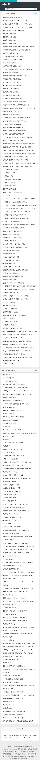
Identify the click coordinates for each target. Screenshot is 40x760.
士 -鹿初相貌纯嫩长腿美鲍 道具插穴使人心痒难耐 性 (18, 646)
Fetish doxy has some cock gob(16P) (14, 410)
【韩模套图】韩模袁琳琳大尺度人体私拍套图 (16, 218)
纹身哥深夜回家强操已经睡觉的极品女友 (15, 130)
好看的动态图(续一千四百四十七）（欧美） (16, 299)
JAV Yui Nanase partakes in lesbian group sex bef (18, 582)
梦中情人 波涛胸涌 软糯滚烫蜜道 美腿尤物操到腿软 (18, 69)
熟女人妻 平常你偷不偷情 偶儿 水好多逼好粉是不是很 (18, 150)
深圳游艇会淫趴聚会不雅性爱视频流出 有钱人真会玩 (18, 46)
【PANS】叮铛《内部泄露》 (11, 169)
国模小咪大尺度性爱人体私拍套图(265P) (15, 611)
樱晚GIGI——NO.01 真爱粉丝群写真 (14, 698)
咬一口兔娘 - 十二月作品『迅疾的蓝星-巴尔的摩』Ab (18, 601)
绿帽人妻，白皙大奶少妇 (10, 53)
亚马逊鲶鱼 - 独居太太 (9, 325)
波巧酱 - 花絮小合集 (9, 413)
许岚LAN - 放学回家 (9, 302)
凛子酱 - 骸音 (7, 523)
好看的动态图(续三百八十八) (11, 533)
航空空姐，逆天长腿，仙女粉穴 (12, 82)
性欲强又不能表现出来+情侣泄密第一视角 (15, 504)
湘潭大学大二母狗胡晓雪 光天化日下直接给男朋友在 (18, 536)
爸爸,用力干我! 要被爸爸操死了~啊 (13, 276)
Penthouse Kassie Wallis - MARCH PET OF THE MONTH (20, 433)
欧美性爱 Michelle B (9, 407)
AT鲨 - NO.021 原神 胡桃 (10, 459)
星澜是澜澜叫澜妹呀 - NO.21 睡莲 (13, 442)
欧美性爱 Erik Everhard (10, 481)
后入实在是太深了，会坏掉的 (11, 266)
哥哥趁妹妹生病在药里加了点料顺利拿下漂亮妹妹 (17, 137)
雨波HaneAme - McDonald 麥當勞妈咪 (14, 315)
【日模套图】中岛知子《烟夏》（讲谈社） (15, 202)
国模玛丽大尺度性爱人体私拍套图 (13, 231)
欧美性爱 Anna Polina (9, 604)
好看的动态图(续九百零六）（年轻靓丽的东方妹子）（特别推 (21, 478)
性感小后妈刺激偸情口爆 (10, 273)
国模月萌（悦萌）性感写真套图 (12, 192)
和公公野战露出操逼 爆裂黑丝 (12, 79)
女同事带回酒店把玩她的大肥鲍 (12, 124)
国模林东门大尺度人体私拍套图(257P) (14, 666)
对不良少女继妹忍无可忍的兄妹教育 (13, 134)
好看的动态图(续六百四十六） (12, 659)
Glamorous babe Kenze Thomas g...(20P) (15, 591)
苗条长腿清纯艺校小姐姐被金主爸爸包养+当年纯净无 (18, 695)
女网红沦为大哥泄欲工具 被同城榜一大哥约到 (16, 247)
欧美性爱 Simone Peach (10, 514)
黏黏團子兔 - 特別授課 (9, 397)
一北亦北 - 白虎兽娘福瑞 (10, 321)
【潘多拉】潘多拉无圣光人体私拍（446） (15, 215)
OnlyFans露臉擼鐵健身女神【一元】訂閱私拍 (16, 351)
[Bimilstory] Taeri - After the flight (12, 556)
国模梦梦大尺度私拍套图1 (10, 420)
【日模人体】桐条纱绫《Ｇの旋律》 (13, 692)
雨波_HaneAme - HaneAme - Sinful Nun (15, 598)
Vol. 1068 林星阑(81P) (9, 501)
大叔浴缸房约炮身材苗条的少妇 (12, 98)
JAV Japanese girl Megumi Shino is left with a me (17, 391)
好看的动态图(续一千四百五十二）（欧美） (16, 160)
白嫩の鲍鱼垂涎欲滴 (9, 263)
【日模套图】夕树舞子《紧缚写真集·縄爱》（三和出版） (19, 205)
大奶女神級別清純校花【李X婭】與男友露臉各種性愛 (18, 546)
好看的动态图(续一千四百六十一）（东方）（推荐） (18, 27)
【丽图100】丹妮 (8, 176)
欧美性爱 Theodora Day (10, 630)
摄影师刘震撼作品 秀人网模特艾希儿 (14, 354)
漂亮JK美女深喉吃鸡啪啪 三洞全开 (13, 56)
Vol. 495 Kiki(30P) (8, 452)
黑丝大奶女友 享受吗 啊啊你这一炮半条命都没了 (17, 147)
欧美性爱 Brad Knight (9, 624)
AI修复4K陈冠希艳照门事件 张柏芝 (13, 475)
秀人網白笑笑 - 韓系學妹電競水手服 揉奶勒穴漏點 (17, 357)
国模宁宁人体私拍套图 (9, 40)
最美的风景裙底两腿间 (9, 498)
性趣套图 (6, 4)
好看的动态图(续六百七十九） (12, 485)
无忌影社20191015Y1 (9, 608)
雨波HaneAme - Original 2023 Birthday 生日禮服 (17, 334)
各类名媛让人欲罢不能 (9, 241)
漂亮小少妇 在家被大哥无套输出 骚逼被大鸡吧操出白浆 (19, 153)
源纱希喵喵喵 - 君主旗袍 (10, 312)
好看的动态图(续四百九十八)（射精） (14, 455)
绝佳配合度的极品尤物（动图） (12, 488)
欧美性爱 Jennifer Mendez (11, 682)
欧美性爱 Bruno (7, 708)
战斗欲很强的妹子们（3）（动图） (13, 656)
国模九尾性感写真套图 (9, 189)
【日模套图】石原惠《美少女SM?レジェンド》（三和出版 (20, 208)
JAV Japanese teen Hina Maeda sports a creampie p (18, 562)
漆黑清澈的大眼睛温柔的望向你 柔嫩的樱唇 (15, 270)
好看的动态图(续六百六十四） (12, 569)
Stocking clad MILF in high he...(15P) (14, 491)
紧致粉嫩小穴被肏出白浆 (10, 92)
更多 (36, 13)
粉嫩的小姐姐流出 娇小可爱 (11, 257)
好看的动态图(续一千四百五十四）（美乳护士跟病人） (19, 166)
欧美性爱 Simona (8, 446)
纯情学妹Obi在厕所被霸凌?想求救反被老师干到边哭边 (19, 108)
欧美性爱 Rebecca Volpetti (11, 472)
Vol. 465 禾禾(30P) (8, 378)
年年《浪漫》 (7, 195)
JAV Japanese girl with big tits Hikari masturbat (17, 468)
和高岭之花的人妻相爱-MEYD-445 (13, 449)
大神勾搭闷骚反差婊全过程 (11, 88)
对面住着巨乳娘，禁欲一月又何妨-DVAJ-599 (16, 510)
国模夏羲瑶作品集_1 (9, 701)
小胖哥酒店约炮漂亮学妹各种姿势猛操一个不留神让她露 (19, 286)
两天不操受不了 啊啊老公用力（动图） (14, 384)
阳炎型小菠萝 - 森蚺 (9, 305)
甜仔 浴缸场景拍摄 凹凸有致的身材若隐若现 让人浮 (18, 653)
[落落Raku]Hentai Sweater (11, 360)
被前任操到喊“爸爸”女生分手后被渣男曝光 (15, 101)
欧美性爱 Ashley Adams (10, 578)
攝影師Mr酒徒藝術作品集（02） (12, 565)
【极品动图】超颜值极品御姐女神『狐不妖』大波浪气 (19, 588)
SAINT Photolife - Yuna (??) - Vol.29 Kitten (15, 543)
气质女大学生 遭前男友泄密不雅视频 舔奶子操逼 (17, 462)
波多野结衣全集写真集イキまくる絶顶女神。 (17, 530)
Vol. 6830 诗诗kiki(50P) (10, 614)
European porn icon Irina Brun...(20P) (14, 718)
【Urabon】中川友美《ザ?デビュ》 (13, 179)
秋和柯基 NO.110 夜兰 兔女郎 (12, 527)
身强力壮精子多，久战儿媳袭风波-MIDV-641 (16, 387)
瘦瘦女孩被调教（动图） (10, 494)
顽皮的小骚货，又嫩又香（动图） (13, 237)
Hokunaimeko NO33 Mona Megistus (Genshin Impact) (19, 643)
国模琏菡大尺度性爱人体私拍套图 (13, 234)
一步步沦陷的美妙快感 (9, 279)
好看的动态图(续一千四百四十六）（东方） (16, 296)
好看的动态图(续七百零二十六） (12, 517)
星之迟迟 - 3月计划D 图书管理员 (12, 328)
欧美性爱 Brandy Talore (10, 595)
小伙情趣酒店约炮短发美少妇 (11, 95)
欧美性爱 (6, 439)
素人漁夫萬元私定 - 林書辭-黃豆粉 (13, 221)
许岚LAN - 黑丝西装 (9, 318)
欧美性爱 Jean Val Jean (10, 375)
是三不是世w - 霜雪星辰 (10, 381)
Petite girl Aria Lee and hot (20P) (13, 400)
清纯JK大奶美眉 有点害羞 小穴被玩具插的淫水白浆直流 (19, 143)
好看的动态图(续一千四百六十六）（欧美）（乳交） (18, 24)
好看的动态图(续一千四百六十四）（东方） (16, 156)
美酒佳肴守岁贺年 (8, 540)
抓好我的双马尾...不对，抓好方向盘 (13, 283)
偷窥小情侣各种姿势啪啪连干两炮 (13, 127)
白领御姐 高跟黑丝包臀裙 (10, 72)
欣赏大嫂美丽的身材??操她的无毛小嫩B (15, 121)
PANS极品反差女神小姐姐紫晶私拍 (13, 417)
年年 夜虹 (6, 672)
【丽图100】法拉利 (9, 182)
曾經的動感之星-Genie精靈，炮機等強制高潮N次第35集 (19, 224)
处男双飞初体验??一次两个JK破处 (13, 140)
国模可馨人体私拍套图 (9, 33)
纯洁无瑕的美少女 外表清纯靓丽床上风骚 (15, 76)
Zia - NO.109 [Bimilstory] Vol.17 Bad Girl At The (17, 394)
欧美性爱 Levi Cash (9, 436)
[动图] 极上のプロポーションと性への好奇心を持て (18, 575)
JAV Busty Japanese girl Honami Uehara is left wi (17, 549)
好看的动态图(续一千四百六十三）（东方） (16, 20)
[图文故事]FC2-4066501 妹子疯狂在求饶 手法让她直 (18, 627)
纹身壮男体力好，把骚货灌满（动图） (14, 244)
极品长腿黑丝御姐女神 (9, 63)
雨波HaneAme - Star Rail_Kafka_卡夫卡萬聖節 (17, 341)
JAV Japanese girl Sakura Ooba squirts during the (18, 633)
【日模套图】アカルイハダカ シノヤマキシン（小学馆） (19, 198)
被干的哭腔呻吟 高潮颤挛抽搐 (12, 85)
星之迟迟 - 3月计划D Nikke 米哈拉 (13, 338)
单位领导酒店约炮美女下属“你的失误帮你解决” (16, 118)
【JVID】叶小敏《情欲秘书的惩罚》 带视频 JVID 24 (18, 572)
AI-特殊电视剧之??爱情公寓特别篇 (13, 679)
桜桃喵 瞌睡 (6, 426)
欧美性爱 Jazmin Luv (9, 705)
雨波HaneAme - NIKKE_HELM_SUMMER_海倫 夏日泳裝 (20, 331)
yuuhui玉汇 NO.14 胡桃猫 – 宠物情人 (14, 617)
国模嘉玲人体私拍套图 (9, 37)
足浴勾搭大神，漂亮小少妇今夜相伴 (13, 507)
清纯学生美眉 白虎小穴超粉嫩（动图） (14, 714)
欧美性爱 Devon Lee (9, 688)
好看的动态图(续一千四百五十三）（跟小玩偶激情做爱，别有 (21, 163)
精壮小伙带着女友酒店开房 (11, 111)
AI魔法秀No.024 (8, 363)
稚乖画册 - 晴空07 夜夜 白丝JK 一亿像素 (15, 344)
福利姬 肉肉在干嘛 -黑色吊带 (11, 675)
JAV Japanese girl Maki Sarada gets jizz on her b (17, 650)
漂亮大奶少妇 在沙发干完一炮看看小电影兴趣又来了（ (19, 669)
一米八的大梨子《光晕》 (10, 186)
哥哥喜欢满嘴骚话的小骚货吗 (11, 260)
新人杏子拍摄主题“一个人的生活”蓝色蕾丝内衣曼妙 (18, 721)
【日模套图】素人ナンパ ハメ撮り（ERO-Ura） (17, 211)
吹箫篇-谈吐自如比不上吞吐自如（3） (14, 711)
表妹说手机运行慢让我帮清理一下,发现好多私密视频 (18, 289)
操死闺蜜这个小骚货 (9, 253)
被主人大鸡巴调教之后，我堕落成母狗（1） (16, 620)
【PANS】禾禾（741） (10, 173)
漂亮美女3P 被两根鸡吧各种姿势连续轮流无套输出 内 (18, 685)
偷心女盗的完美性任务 (9, 423)
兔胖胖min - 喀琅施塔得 (10, 309)
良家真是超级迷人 (8, 559)
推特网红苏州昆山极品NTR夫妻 (12, 66)
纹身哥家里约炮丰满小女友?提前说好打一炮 (16, 105)
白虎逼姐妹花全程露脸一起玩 (11, 520)
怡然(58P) (6, 585)
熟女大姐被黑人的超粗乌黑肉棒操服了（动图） (17, 552)
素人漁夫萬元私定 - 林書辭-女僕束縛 (14, 228)
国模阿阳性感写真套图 (9, 43)
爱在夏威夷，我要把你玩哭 (11, 114)
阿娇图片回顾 (7, 662)
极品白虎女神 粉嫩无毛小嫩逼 (12, 250)
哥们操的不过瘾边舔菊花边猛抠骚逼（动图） (16, 404)
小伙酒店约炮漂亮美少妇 (10, 292)
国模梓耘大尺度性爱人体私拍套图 (13, 17)
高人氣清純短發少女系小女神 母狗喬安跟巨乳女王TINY (19, 347)
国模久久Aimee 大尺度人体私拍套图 (13, 30)
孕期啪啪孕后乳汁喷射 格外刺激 (12, 59)
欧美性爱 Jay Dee (8, 637)
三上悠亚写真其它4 (9, 640)
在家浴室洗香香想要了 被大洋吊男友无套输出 (16, 50)
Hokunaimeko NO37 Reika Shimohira (14, 465)
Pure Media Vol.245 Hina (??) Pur (13, 430)
